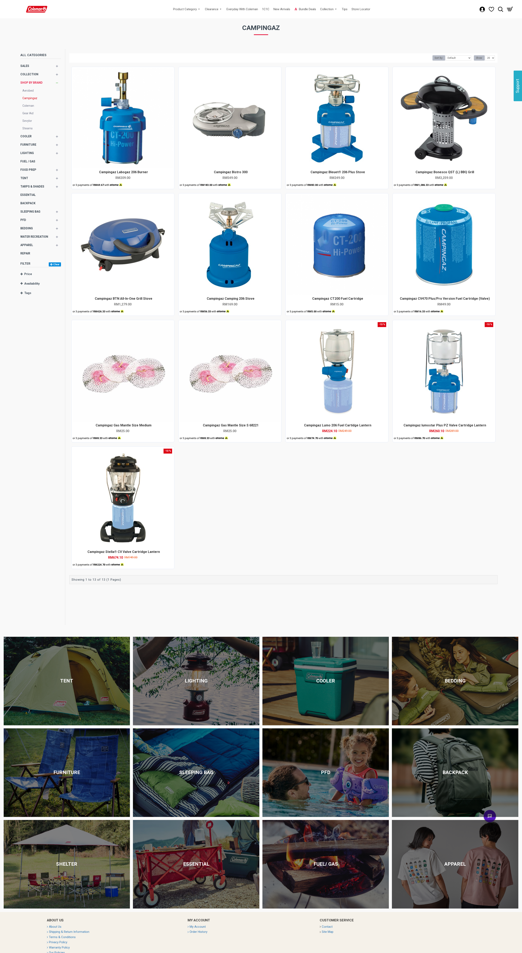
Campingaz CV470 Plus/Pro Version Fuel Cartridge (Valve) (445, 299)
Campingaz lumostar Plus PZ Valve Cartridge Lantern (445, 425)
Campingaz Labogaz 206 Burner (123, 172)
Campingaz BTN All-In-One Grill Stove (123, 299)
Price (28, 274)
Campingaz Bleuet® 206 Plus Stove (338, 172)
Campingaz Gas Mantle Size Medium (124, 425)
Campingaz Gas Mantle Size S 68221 (231, 425)
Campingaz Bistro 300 (231, 172)
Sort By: (439, 58)
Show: (479, 58)
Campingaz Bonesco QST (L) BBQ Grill (445, 172)
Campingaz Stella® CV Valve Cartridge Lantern (123, 552)
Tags (27, 293)
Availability (32, 283)
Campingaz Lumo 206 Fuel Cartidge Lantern (337, 425)
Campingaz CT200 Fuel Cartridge (337, 299)
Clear (56, 264)
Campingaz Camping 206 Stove (230, 299)
